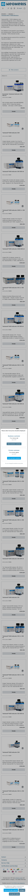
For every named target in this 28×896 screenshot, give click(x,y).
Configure (21, 890)
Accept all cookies (14, 894)
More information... (19, 887)
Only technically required (10, 890)
